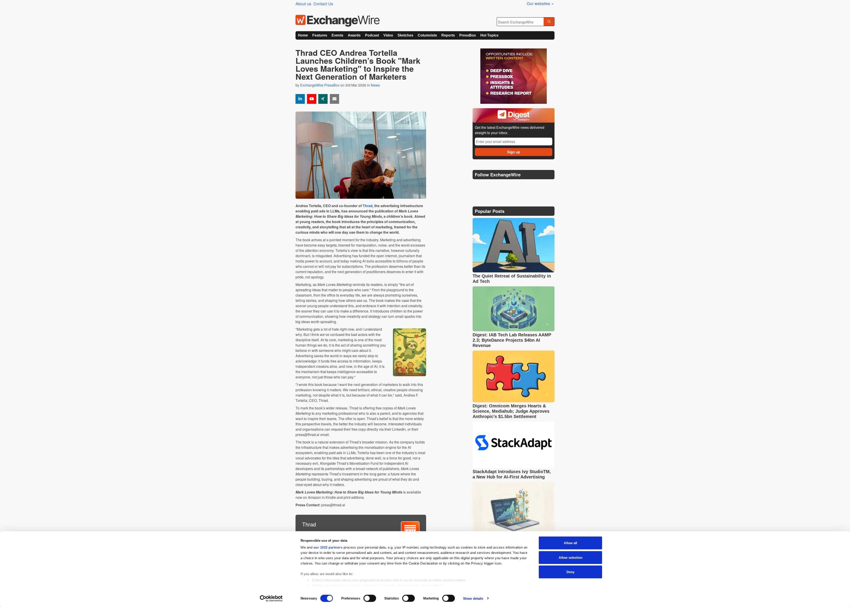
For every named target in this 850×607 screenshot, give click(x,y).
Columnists (427, 35)
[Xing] (323, 99)
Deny (570, 572)
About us (303, 3)
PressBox (467, 35)
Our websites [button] (539, 3)
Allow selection (570, 557)
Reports (448, 35)
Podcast (372, 35)
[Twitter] (487, 185)
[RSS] (519, 186)
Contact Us (323, 3)
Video (388, 35)
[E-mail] (334, 99)
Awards (354, 35)
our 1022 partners (328, 547)
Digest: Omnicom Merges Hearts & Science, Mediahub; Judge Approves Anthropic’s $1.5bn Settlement (511, 411)
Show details (473, 598)
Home (303, 35)
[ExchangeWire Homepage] (338, 21)
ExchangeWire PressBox (320, 85)
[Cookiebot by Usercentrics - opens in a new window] (271, 598)
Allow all (570, 543)
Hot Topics (489, 35)
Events (337, 35)
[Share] (300, 99)
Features (319, 35)
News (375, 85)
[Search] (549, 21)
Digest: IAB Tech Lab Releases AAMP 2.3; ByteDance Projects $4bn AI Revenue (512, 340)
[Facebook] (498, 186)
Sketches (405, 35)
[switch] (369, 598)
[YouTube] (311, 99)
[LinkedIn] (508, 186)
